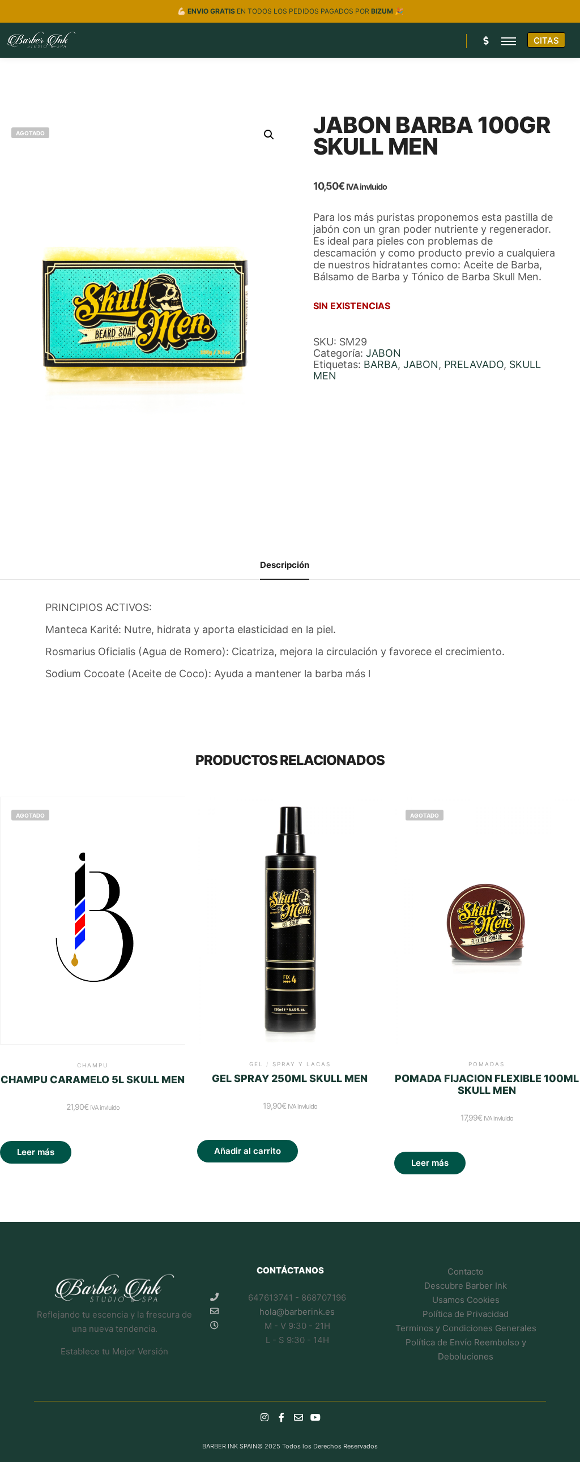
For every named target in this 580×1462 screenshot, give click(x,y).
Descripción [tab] (284, 564)
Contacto (465, 1271)
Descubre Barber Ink (465, 1285)
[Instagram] (264, 1417)
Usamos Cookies (466, 1299)
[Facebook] (281, 1417)
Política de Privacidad (466, 1314)
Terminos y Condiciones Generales (465, 1328)
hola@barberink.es (297, 1311)
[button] (269, 135)
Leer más (35, 1152)
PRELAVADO (474, 364)
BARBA (381, 364)
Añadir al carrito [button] (247, 1150)
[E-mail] (298, 1417)
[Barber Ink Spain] (41, 40)
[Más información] (485, 40)
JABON (383, 353)
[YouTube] (315, 1417)
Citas (546, 40)
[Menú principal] (508, 40)
